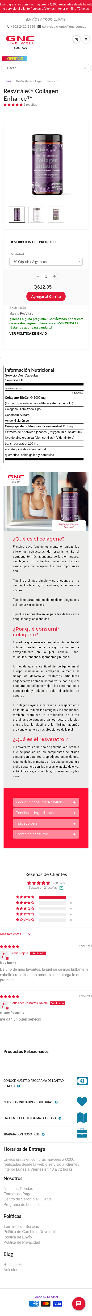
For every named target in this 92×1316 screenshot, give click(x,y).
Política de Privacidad (22, 1242)
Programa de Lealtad (21, 1205)
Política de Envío (18, 1237)
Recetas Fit (13, 1265)
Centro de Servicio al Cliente (28, 1199)
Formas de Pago (17, 1194)
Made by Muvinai (46, 1297)
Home (7, 81)
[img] (9, 947)
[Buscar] (85, 68)
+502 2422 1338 (23, 26)
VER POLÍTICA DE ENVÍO (28, 333)
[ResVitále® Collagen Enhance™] (46, 165)
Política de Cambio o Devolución (31, 1232)
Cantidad (16, 254)
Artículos (11, 1270)
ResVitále (26, 313)
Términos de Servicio (21, 1227)
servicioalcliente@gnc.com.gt (64, 26)
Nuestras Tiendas (18, 1189)
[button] (14, 104)
